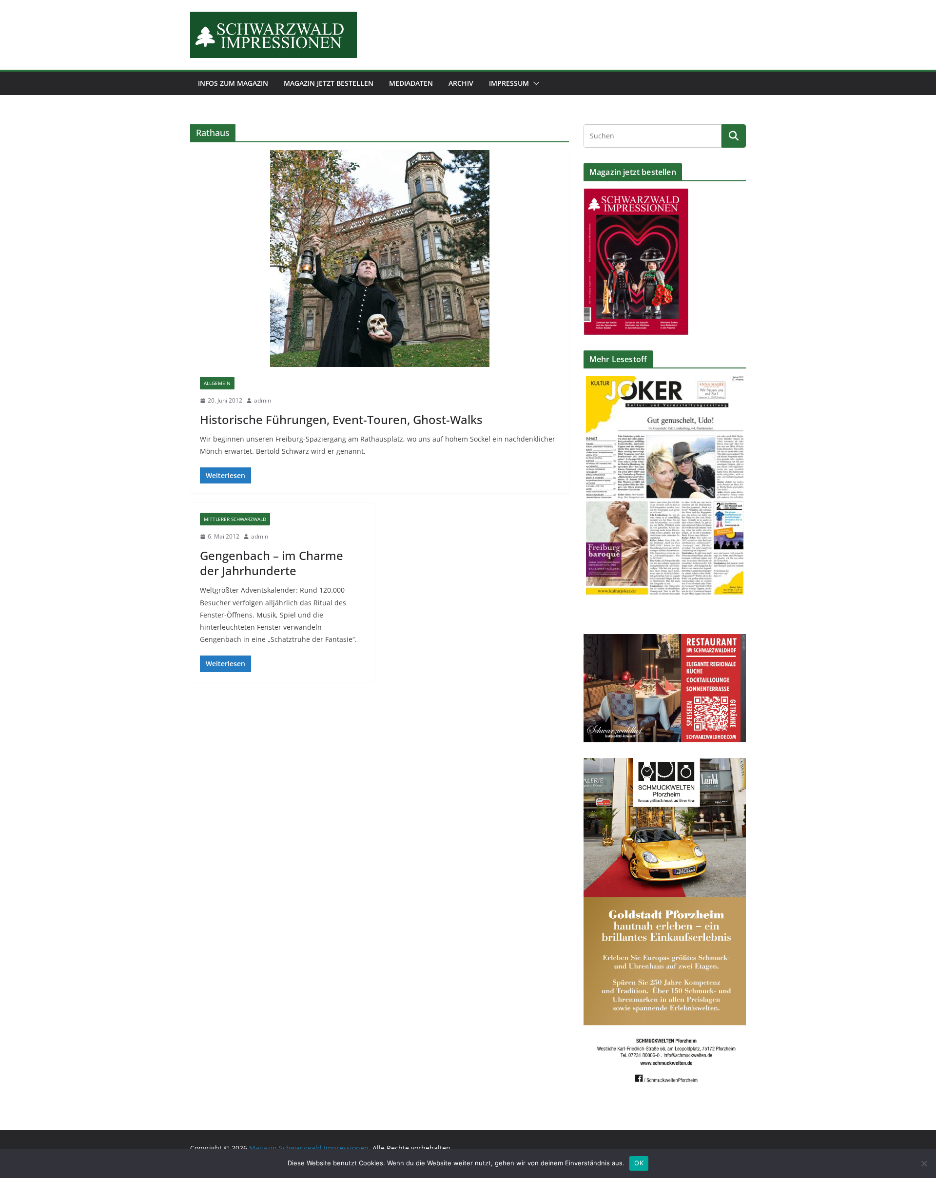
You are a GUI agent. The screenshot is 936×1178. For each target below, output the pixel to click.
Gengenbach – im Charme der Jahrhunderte (271, 563)
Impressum (509, 83)
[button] (534, 83)
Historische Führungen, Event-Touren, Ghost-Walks (341, 419)
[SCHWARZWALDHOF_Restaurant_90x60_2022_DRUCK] (665, 640)
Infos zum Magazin (233, 83)
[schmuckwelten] (665, 764)
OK (639, 1163)
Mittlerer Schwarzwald (235, 519)
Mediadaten (411, 83)
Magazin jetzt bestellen (328, 83)
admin (262, 400)
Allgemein (217, 383)
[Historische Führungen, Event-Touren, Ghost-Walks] (379, 258)
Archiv (460, 83)
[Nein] (924, 1163)
